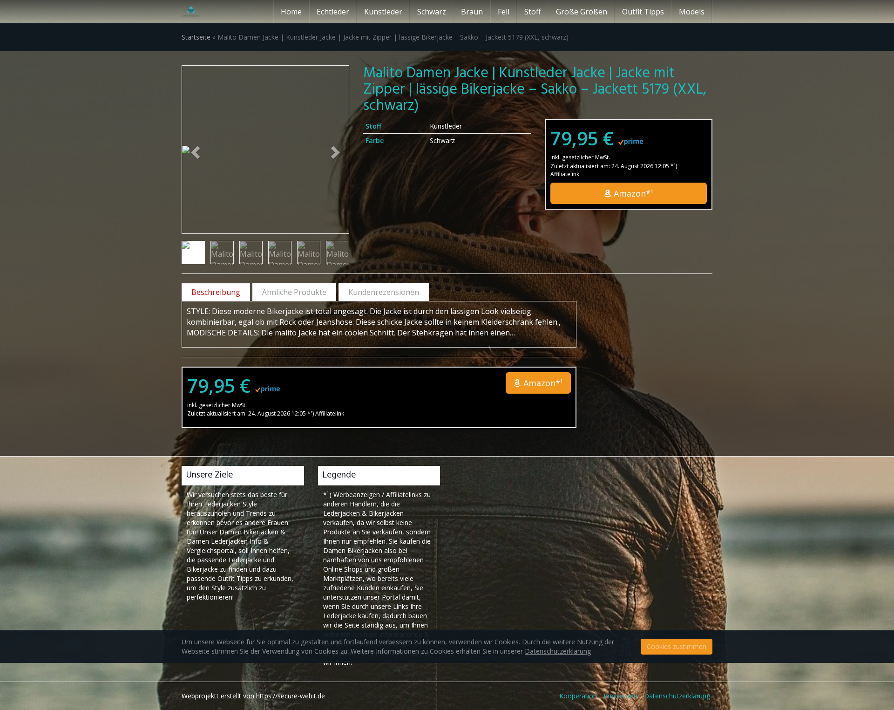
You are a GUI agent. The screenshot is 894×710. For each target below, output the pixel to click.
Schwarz (431, 12)
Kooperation (578, 695)
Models (691, 12)
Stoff (532, 12)
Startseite (196, 37)
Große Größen (581, 12)
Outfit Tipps (643, 12)
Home (291, 12)
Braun (472, 12)
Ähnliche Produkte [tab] (294, 292)
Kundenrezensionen (383, 292)
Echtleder (333, 12)
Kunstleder (383, 12)
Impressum (620, 695)
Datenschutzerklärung (677, 695)
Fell (503, 12)
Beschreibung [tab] (215, 292)
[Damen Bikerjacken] (191, 11)
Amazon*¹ (632, 193)
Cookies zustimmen (676, 646)
